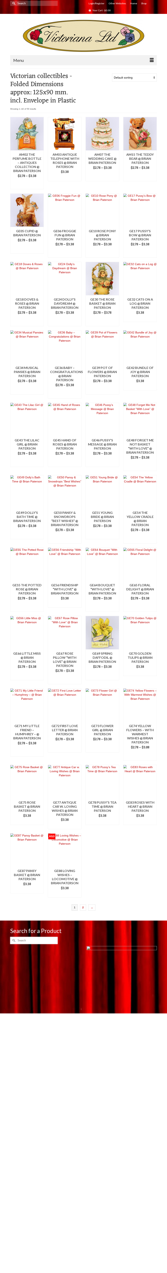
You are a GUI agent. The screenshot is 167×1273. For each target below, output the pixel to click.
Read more (65, 894)
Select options (27, 184)
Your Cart (101, 10)
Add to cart (64, 178)
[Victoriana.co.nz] (83, 36)
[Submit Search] (13, 3)
